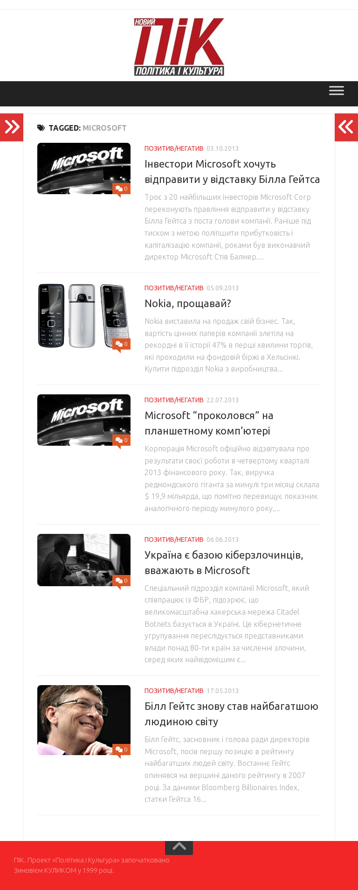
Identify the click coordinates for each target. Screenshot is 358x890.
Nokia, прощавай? (188, 303)
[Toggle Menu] (336, 90)
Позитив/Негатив (174, 148)
